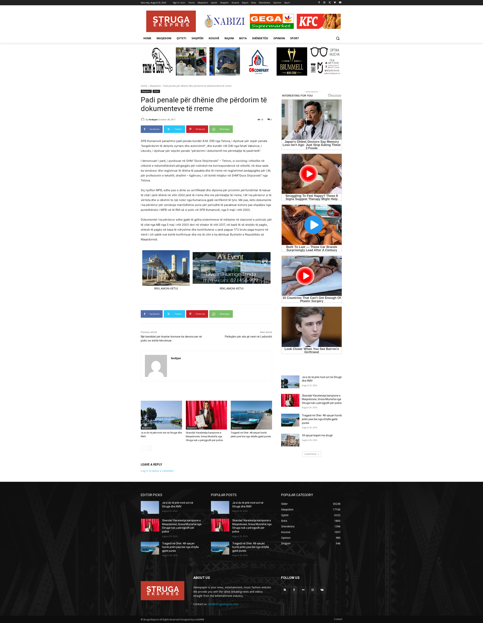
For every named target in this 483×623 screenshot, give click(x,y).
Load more (310, 454)
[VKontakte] (322, 590)
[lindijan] (143, 119)
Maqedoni (155, 85)
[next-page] (149, 448)
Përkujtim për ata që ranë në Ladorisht (248, 336)
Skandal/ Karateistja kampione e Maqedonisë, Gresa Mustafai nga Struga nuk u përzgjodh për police (204, 436)
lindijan (153, 119)
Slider (156, 91)
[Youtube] (340, 3)
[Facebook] (319, 3)
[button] (337, 38)
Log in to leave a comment (157, 470)
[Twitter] (330, 3)
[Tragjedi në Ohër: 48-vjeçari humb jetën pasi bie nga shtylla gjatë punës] (251, 415)
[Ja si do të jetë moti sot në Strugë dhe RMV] (161, 415)
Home (144, 85)
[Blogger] (284, 590)
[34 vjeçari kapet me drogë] (290, 440)
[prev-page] (143, 448)
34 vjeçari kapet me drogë (317, 435)
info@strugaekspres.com (223, 604)
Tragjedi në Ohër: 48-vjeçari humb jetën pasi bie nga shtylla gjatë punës (322, 419)
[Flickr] (303, 590)
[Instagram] (324, 3)
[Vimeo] (335, 3)
